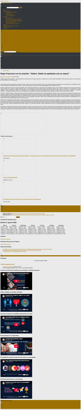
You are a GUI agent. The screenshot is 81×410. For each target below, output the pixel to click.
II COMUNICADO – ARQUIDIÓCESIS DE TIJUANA (14, 251)
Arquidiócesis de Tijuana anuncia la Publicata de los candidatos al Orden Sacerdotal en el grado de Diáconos (27, 249)
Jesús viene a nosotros (8, 266)
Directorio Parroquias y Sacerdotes (13, 18)
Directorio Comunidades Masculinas (14, 20)
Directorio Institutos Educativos (12, 23)
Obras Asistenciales (10, 22)
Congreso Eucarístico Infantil (10, 177)
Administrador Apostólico (11, 12)
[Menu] (1, 5)
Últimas (7, 70)
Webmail (5, 24)
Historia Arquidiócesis (10, 15)
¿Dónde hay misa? (7, 26)
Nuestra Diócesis (7, 11)
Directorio (5, 16)
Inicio (4, 9)
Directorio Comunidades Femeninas (14, 21)
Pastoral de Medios (6, 76)
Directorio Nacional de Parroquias (10, 25)
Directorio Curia (9, 17)
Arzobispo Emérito (10, 14)
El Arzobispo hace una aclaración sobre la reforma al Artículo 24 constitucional (22, 199)
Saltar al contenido (5, 1)
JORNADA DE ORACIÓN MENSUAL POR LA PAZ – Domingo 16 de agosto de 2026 (22, 250)
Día (4, 70)
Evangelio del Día (9, 264)
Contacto (5, 28)
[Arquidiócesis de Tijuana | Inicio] (7, 3)
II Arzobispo (8, 13)
